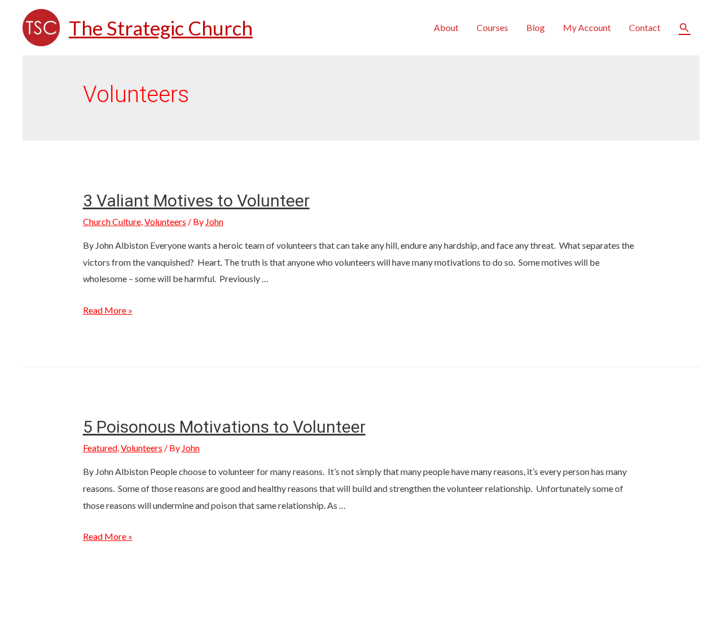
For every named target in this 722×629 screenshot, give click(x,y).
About (446, 27)
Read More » (108, 310)
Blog (535, 27)
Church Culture (112, 221)
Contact (645, 27)
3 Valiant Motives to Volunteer (196, 200)
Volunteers (165, 221)
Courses (492, 27)
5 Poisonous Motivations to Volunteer (224, 427)
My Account (587, 27)
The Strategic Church (161, 27)
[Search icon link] (684, 28)
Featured (100, 447)
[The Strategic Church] (41, 26)
